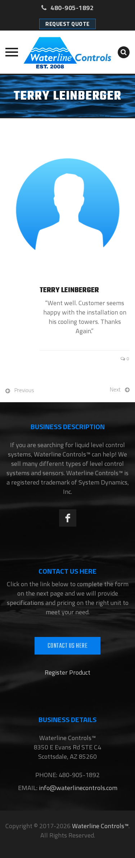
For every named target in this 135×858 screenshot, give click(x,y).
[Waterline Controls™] (67, 52)
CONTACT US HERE (68, 646)
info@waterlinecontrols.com (77, 788)
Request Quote (67, 24)
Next (115, 389)
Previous (24, 390)
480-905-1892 (71, 8)
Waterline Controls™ (100, 826)
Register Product (67, 672)
